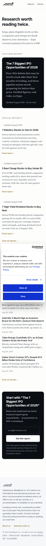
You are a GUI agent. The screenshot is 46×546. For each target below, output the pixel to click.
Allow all (23, 288)
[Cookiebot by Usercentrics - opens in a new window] (32, 247)
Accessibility (12, 538)
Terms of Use (14, 535)
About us (6, 526)
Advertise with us (21, 526)
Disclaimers (25, 535)
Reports (31, 4)
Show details (32, 280)
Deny (23, 296)
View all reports (10, 241)
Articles (40, 4)
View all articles (10, 380)
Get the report (23, 438)
